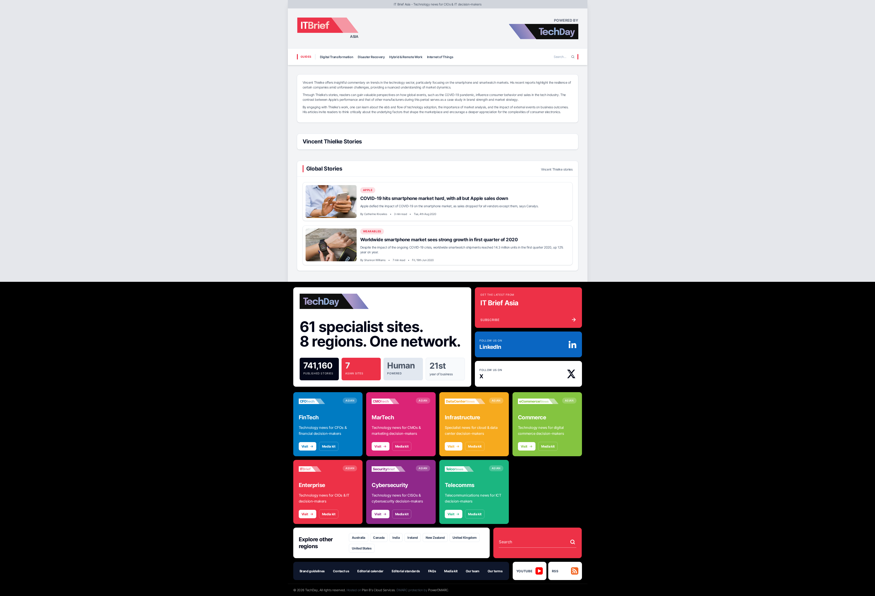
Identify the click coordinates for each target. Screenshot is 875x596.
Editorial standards (406, 571)
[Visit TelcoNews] (465, 469)
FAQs (432, 571)
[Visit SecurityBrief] (392, 469)
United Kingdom (465, 537)
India (396, 537)
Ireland (412, 537)
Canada (379, 537)
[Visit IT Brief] (319, 469)
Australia (358, 537)
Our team (472, 571)
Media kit (328, 446)
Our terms (495, 571)
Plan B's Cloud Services (378, 590)
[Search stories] (572, 542)
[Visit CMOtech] (392, 401)
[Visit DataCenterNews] (465, 401)
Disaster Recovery (371, 57)
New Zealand (435, 537)
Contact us (341, 571)
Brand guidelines (312, 571)
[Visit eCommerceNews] (538, 401)
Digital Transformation (336, 57)
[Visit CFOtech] (319, 401)
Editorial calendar (370, 571)
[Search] (573, 57)
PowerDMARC (438, 590)
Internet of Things (440, 57)
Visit (304, 446)
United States (361, 548)
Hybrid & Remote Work (405, 57)
